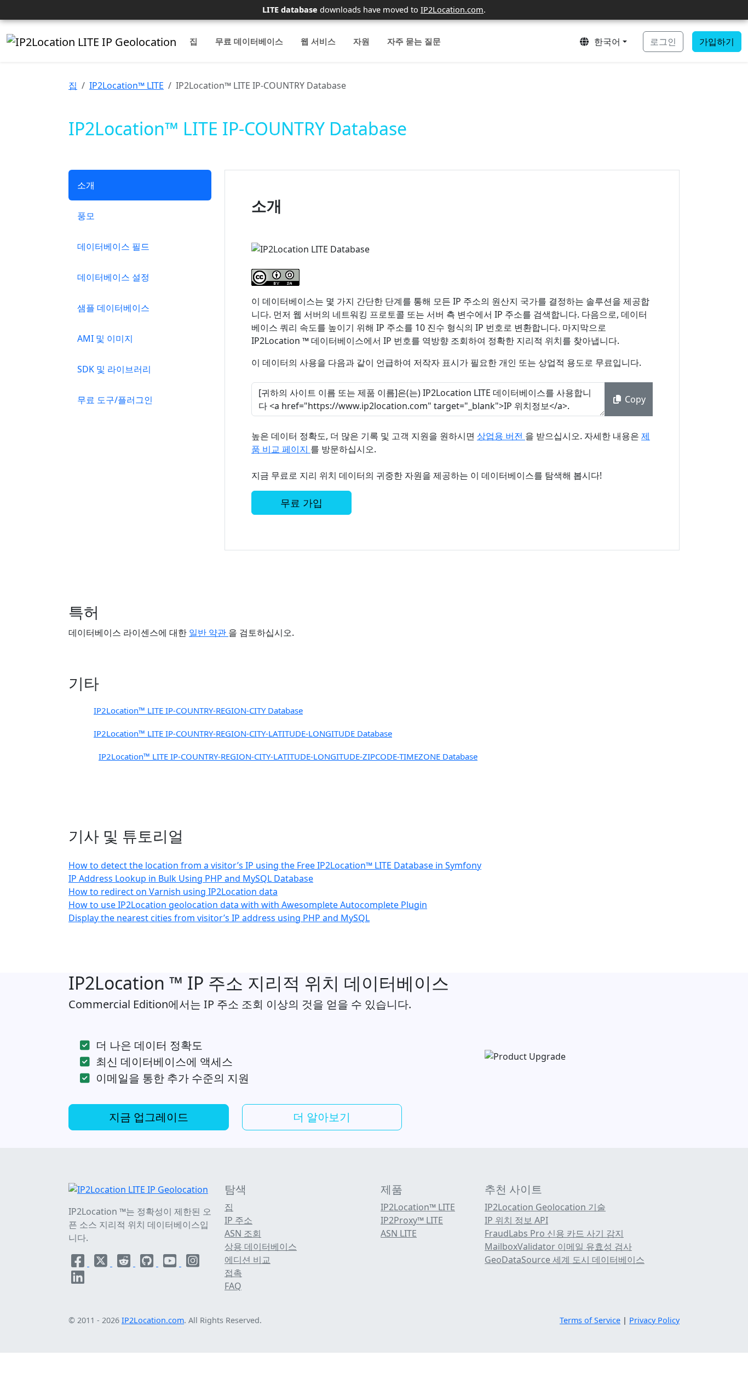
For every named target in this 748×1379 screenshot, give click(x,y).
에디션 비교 (248, 1260)
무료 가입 (301, 502)
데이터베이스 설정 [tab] (113, 277)
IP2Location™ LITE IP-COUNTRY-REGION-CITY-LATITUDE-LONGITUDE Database (243, 733)
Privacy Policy (654, 1320)
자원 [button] (361, 41)
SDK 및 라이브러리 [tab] (114, 369)
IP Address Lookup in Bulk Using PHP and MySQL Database (190, 878)
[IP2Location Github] (147, 1263)
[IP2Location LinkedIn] (77, 1279)
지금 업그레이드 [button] (148, 1117)
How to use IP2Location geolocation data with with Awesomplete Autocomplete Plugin (247, 905)
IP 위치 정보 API (516, 1220)
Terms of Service (590, 1320)
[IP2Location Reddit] (124, 1263)
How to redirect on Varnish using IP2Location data (173, 892)
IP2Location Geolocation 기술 (545, 1207)
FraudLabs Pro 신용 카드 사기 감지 (554, 1233)
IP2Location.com (452, 9)
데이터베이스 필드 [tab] (113, 246)
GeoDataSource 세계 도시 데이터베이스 (565, 1260)
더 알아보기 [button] (321, 1117)
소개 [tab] (86, 185)
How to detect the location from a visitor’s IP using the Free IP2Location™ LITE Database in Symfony (274, 865)
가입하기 (716, 42)
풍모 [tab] (86, 216)
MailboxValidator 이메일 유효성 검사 (558, 1246)
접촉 (233, 1273)
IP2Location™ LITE (126, 85)
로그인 (663, 42)
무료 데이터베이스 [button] (249, 41)
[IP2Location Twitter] (101, 1263)
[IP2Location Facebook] (78, 1263)
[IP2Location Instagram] (192, 1263)
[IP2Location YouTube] (170, 1263)
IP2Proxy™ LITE (412, 1220)
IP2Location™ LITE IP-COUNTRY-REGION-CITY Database (198, 710)
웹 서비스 (318, 41)
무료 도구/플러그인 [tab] (115, 400)
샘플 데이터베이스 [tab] (113, 308)
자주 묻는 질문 (414, 41)
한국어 (605, 42)
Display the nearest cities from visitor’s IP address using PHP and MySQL (219, 918)
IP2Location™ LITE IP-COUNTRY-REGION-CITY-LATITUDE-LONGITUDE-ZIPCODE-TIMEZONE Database (288, 756)
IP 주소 (238, 1220)
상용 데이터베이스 (261, 1246)
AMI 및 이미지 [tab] (105, 338)
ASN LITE (399, 1233)
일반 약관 (208, 633)
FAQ (233, 1286)
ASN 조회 (243, 1233)
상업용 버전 (501, 436)
